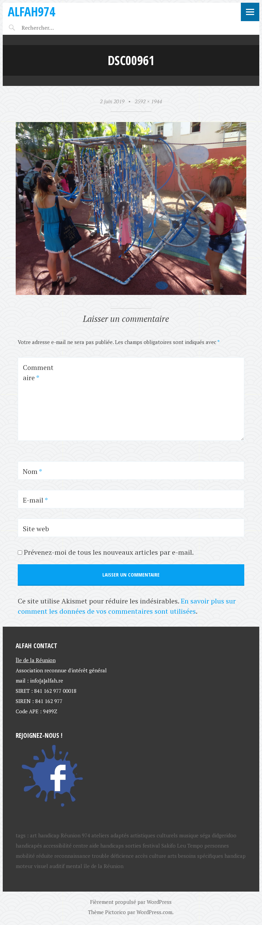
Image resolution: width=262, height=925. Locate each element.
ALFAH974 (31, 11)
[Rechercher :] (49, 27)
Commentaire (38, 372)
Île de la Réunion (36, 660)
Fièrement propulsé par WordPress (131, 901)
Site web (36, 528)
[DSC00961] (131, 292)
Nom (32, 471)
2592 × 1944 (148, 101)
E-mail (35, 500)
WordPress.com (154, 912)
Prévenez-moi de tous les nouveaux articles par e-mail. (109, 552)
